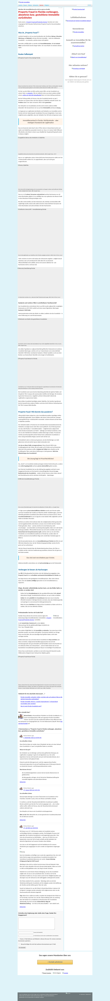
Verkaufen (35, 5)
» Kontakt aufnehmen (55, 962)
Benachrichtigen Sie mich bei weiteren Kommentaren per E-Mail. (38, 944)
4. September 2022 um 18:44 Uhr (32, 737)
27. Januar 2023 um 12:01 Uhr (31, 790)
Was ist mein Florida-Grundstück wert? (31, 706)
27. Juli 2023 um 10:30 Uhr (30, 828)
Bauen (25, 5)
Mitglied (46, 5)
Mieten (30, 5)
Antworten (23, 782)
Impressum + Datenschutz (86, 994)
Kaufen (20, 5)
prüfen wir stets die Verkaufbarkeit (32, 95)
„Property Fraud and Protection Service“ (37, 22)
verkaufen (30, 93)
